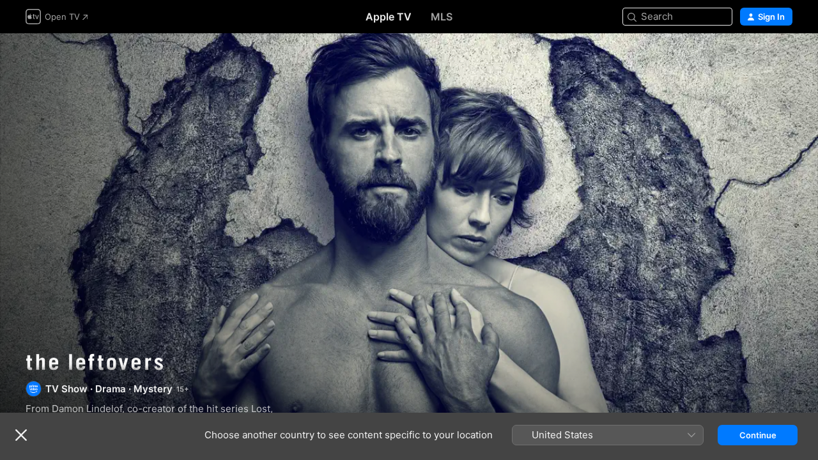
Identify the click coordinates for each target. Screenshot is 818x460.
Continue (757, 435)
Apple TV (389, 16)
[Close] (21, 435)
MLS (441, 16)
